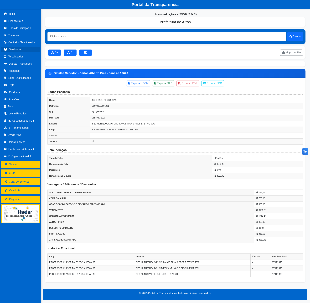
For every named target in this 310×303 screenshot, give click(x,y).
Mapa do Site (293, 52)
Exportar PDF (189, 83)
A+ (56, 52)
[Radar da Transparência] (20, 214)
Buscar (297, 36)
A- (71, 52)
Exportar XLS (164, 83)
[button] (20, 21)
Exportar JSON (139, 83)
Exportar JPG (214, 83)
